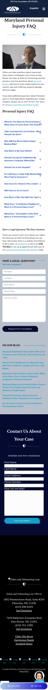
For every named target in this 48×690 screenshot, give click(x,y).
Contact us (22, 244)
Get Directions (24, 610)
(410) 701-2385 (24, 625)
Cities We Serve (24, 636)
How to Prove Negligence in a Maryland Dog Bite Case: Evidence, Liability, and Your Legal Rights (23, 365)
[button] (24, 123)
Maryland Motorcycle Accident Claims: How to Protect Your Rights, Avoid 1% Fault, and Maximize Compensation (23, 387)
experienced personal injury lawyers (22, 249)
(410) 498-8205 (24, 607)
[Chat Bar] (24, 686)
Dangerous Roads (24, 640)
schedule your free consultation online (22, 104)
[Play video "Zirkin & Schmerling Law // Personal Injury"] (24, 57)
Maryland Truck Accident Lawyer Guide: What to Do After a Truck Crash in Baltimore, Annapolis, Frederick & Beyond (23, 376)
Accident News (24, 643)
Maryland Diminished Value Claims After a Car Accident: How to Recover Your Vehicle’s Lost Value (23, 354)
